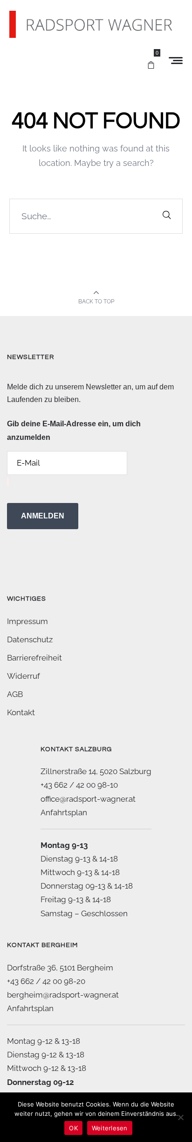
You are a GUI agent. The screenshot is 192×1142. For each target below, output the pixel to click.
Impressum (27, 621)
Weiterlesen (110, 1128)
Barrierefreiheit (34, 657)
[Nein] (180, 1117)
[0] (151, 61)
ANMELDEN (42, 516)
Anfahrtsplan (64, 812)
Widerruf (23, 676)
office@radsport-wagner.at (88, 799)
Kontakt (21, 712)
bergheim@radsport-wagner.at (63, 994)
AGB (15, 694)
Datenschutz (30, 639)
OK (73, 1128)
